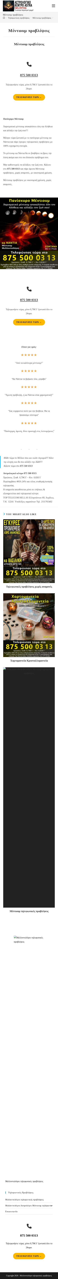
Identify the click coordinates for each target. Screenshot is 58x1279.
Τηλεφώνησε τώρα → (29, 97)
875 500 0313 (29, 75)
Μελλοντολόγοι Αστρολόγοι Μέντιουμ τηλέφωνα (28, 1205)
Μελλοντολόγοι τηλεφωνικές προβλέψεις (24, 1199)
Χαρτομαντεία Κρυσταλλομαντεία (29, 660)
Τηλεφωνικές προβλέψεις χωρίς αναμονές (29, 586)
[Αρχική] (4, 18)
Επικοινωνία (11, 1211)
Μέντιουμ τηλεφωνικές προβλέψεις (29, 911)
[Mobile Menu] (53, 6)
